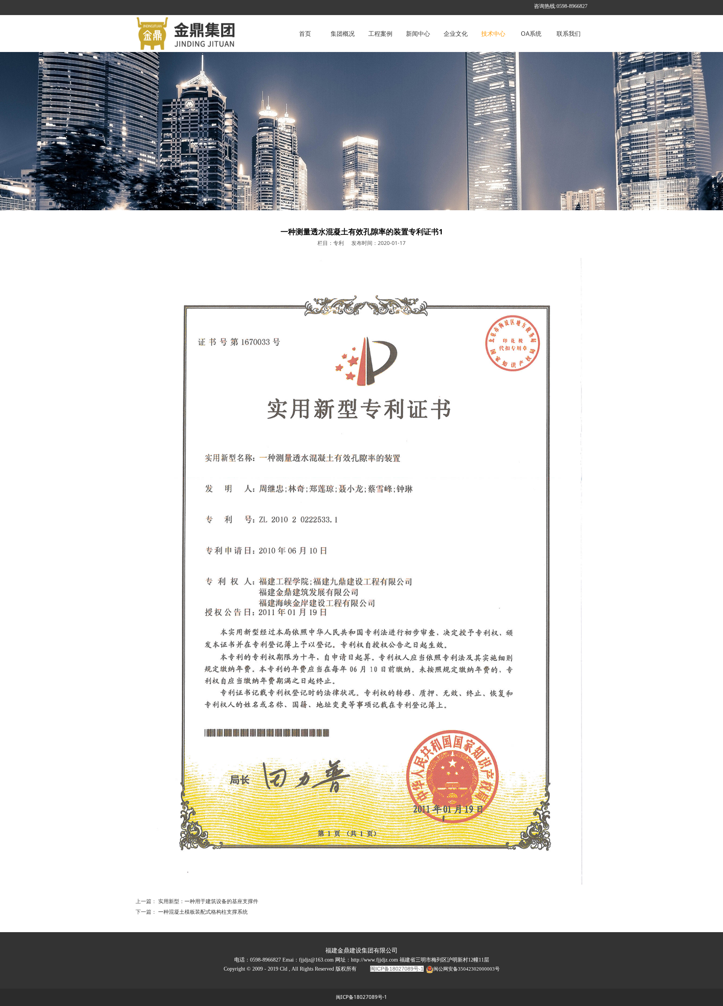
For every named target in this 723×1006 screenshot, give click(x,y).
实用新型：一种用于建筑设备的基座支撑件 (208, 901)
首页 (305, 33)
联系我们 (569, 33)
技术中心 (493, 33)
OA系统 (531, 33)
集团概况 (343, 33)
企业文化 (456, 33)
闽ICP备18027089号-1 (361, 997)
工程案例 (380, 33)
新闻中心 (418, 33)
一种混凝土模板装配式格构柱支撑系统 (203, 911)
